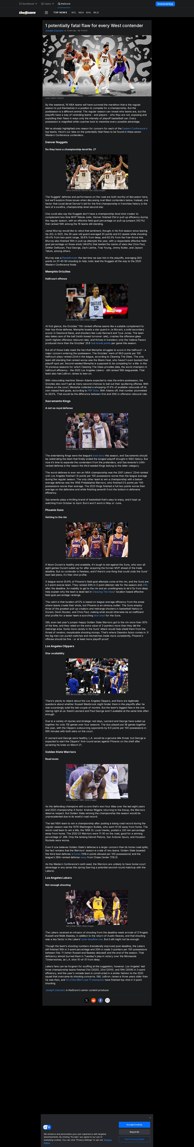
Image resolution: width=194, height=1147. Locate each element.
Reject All (134, 1132)
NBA (81, 12)
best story (98, 455)
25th (145, 584)
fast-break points (101, 343)
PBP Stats (93, 390)
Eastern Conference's (134, 128)
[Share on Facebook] (100, 1000)
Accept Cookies (134, 1124)
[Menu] (46, 12)
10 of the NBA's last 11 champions (85, 979)
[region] (97, 1130)
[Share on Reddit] (93, 1000)
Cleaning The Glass (103, 591)
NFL (74, 12)
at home (76, 853)
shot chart (99, 615)
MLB (96, 12)
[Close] (150, 1118)
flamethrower (70, 257)
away (83, 857)
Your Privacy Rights (134, 1139)
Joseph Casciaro (54, 30)
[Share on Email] (107, 1000)
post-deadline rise (92, 939)
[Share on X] (86, 1000)
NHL (88, 12)
